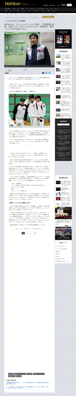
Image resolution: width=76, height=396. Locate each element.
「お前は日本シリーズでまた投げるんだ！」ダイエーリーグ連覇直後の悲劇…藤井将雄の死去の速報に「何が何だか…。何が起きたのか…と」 (64, 143)
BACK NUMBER (23, 20)
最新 (60, 127)
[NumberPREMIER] (63, 5)
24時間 (64, 127)
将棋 (10, 10)
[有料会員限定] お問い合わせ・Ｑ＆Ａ (62, 261)
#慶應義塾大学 (12, 376)
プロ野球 (13, 8)
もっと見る (63, 158)
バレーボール (43, 10)
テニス (52, 8)
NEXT (35, 233)
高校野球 (22, 8)
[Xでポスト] (43, 73)
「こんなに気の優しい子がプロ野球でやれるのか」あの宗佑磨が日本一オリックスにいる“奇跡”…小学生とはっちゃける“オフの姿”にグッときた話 (27, 387)
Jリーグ (27, 8)
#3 (35, 17)
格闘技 (6, 10)
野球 (7, 13)
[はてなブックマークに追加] (49, 73)
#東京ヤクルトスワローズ (20, 373)
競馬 (56, 8)
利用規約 (57, 253)
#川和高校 (19, 376)
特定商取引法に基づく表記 (60, 258)
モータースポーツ (16, 10)
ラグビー (23, 10)
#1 (10, 17)
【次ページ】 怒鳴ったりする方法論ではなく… (29, 228)
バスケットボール (36, 10)
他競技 (49, 10)
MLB (18, 8)
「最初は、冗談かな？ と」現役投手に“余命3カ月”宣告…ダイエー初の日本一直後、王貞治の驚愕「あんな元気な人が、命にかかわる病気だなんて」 (64, 154)
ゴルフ (47, 8)
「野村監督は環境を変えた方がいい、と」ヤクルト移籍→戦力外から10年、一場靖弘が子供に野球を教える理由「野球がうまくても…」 (27, 383)
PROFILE (7, 73)
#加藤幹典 (11, 373)
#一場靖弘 (29, 373)
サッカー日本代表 (41, 8)
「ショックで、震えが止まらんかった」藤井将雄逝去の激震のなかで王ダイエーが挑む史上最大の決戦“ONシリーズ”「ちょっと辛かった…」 (64, 149)
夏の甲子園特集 (7, 8)
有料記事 (53, 10)
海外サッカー (33, 8)
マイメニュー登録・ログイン (60, 246)
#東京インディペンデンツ (38, 373)
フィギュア (29, 10)
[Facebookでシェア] (46, 73)
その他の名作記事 (63, 227)
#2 (23, 17)
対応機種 (57, 256)
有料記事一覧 (58, 251)
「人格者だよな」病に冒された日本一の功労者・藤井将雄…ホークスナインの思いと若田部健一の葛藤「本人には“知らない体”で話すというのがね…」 (64, 131)
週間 (67, 127)
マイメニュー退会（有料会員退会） (62, 248)
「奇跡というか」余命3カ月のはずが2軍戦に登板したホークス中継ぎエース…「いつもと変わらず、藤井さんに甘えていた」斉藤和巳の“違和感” (64, 137)
